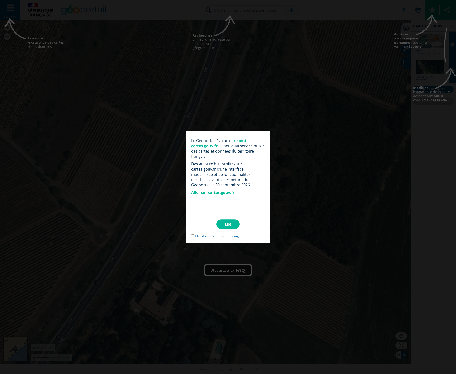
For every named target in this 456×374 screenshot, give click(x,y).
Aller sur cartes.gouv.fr (212, 192)
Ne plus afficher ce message (218, 236)
